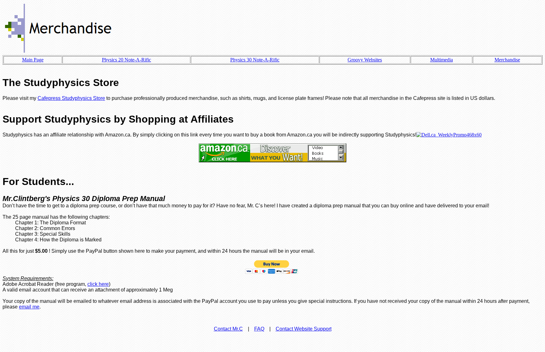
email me (29, 306)
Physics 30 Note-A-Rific (254, 59)
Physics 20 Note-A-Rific (126, 59)
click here (98, 284)
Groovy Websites (365, 59)
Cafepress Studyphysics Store (71, 98)
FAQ (259, 329)
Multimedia (441, 59)
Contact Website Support (303, 329)
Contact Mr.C (228, 329)
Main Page (33, 59)
